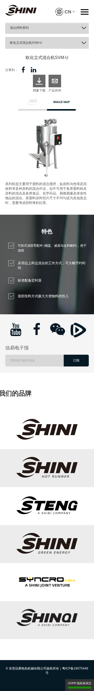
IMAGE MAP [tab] (61, 102)
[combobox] (47, 28)
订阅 (76, 360)
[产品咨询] (55, 81)
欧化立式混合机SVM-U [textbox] (26, 43)
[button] (65, 7)
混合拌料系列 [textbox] (19, 28)
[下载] (39, 81)
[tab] (32, 104)
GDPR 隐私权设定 (79, 683)
